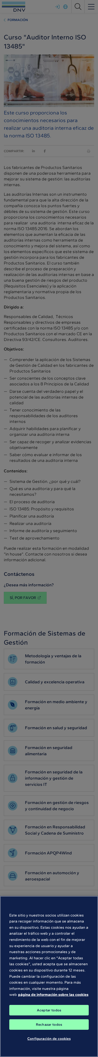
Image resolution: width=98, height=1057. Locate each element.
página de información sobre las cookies (53, 994)
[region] (49, 976)
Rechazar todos (49, 1024)
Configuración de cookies (49, 1038)
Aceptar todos (49, 1010)
